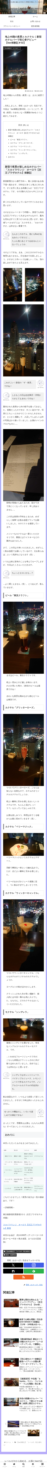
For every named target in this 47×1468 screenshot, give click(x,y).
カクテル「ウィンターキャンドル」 (23, 150)
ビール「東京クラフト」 (19, 140)
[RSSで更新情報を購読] (23, 1277)
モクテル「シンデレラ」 (19, 153)
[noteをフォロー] (13, 1271)
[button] (42, 753)
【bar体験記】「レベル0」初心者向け (18, 1251)
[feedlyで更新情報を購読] (34, 1271)
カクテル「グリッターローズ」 (22, 143)
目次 (20, 125)
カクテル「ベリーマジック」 (21, 146)
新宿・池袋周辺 (11, 1255)
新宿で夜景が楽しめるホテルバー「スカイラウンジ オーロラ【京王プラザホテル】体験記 (24, 133)
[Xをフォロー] (13, 1265)
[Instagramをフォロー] (34, 1265)
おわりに (11, 157)
